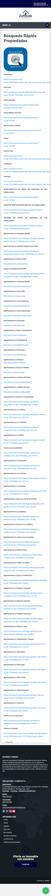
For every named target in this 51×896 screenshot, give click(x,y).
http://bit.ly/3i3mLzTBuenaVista (16, 264)
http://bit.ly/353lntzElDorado (14, 325)
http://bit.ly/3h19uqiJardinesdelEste (17, 382)
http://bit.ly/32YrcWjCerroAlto (15, 296)
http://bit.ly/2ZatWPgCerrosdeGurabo (18, 316)
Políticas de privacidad (12, 842)
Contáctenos (8, 839)
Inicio (5, 820)
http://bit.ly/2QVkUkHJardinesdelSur (17, 392)
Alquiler (6, 826)
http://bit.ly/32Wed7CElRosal (14, 363)
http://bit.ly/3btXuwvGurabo (14, 372)
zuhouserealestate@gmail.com (13, 807)
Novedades (8, 832)
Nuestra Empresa (10, 836)
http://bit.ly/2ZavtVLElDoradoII (15, 335)
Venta (6, 823)
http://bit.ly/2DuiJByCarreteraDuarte (17, 286)
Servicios (7, 829)
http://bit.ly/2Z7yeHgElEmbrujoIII (16, 345)
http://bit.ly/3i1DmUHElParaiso (15, 355)
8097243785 (41, 3)
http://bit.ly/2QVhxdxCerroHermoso (17, 306)
